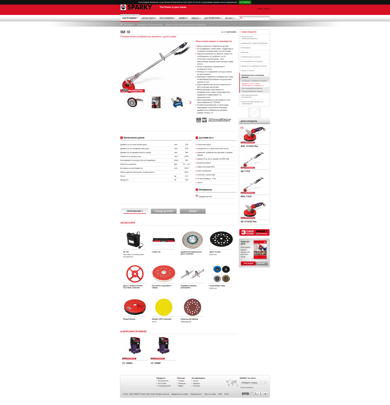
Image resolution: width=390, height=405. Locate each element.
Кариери (196, 383)
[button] (253, 383)
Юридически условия (179, 394)
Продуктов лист (205, 196)
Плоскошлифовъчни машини (252, 91)
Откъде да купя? (164, 386)
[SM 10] (156, 67)
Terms (226, 394)
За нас (195, 381)
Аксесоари (162, 383)
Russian (267, 8)
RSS (256, 393)
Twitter (265, 393)
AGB (220, 394)
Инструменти (129, 24)
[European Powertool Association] (247, 393)
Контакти (196, 386)
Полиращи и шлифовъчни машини (254, 81)
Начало (121, 24)
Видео (181, 386)
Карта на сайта (210, 394)
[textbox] (255, 18)
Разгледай (248, 263)
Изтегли (260, 263)
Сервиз (181, 381)
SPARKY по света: (248, 378)
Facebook (260, 393)
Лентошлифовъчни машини (252, 88)
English (259, 8)
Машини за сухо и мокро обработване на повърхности (186, 24)
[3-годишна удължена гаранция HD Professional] (254, 232)
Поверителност (196, 394)
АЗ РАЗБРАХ (245, 2)
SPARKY (136, 7)
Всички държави (247, 387)
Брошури (182, 383)
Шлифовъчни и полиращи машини (150, 24)
